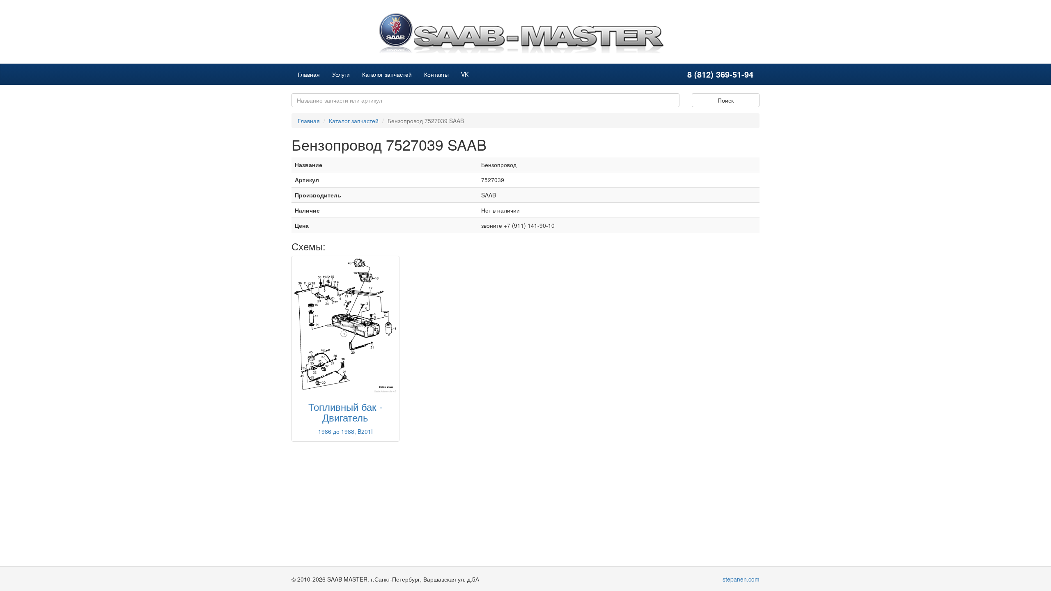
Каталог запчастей (387, 74)
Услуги (341, 74)
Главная (309, 74)
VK (464, 74)
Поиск (726, 100)
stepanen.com (741, 579)
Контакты (436, 74)
